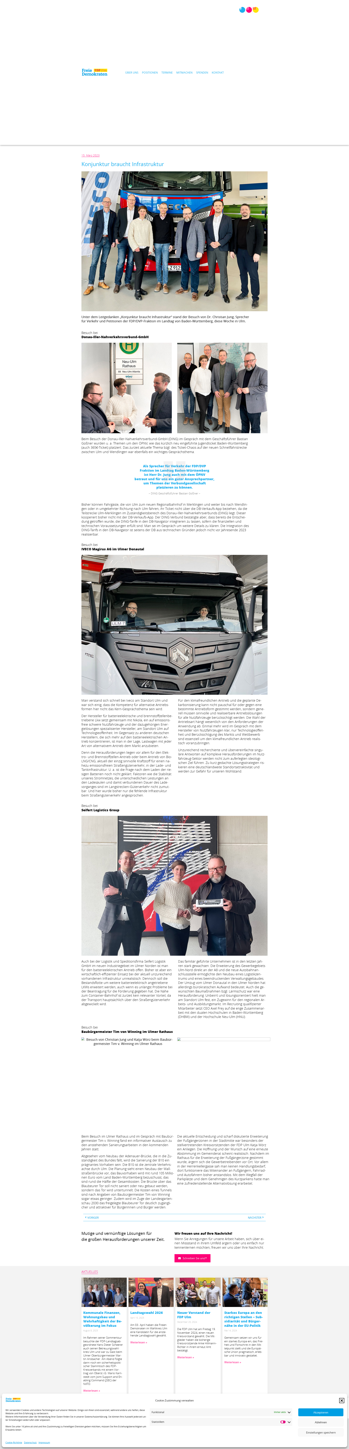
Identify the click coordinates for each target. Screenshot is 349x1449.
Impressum (44, 1442)
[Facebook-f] (242, 10)
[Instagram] (249, 10)
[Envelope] (256, 10)
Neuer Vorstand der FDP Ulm (193, 1314)
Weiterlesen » (91, 1390)
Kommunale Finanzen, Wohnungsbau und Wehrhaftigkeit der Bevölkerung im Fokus (102, 1319)
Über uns (131, 72)
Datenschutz (30, 1442)
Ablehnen (321, 1422)
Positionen (150, 72)
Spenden (202, 72)
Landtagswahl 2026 (146, 1312)
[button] (342, 1400)
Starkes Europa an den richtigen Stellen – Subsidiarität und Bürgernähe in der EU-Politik (243, 1319)
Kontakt (218, 72)
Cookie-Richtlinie (13, 1442)
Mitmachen (184, 72)
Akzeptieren (320, 1412)
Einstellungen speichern (321, 1432)
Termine (167, 72)
